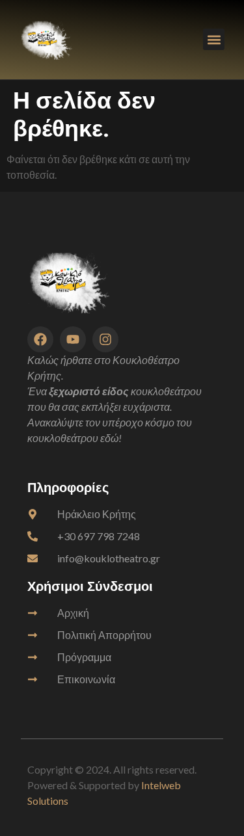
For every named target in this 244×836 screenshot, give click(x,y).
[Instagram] (105, 339)
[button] (213, 39)
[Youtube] (73, 339)
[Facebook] (40, 339)
